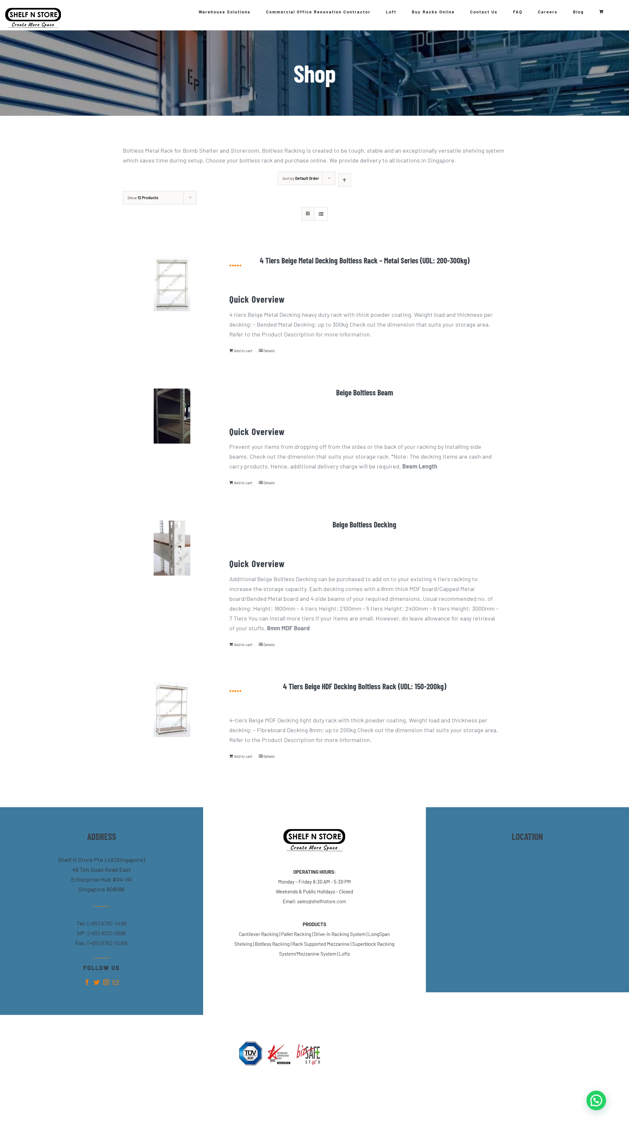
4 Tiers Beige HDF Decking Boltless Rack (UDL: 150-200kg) (364, 686)
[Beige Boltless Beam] (172, 416)
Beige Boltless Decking (364, 524)
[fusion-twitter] (97, 982)
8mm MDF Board (288, 628)
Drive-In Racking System (340, 934)
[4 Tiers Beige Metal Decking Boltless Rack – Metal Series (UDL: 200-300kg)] (172, 284)
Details (269, 350)
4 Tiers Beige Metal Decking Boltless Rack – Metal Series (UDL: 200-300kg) (364, 260)
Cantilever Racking (258, 934)
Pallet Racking (296, 934)
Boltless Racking (272, 944)
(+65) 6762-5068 (106, 942)
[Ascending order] (344, 180)
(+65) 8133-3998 (106, 933)
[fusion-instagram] (106, 982)
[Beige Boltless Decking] (172, 548)
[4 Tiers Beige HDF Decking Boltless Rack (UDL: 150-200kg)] (172, 709)
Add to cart (243, 350)
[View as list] (320, 213)
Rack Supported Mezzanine (321, 944)
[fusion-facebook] (87, 982)
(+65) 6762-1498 (106, 923)
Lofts (344, 954)
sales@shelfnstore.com (321, 901)
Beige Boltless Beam (364, 392)
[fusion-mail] (116, 982)
